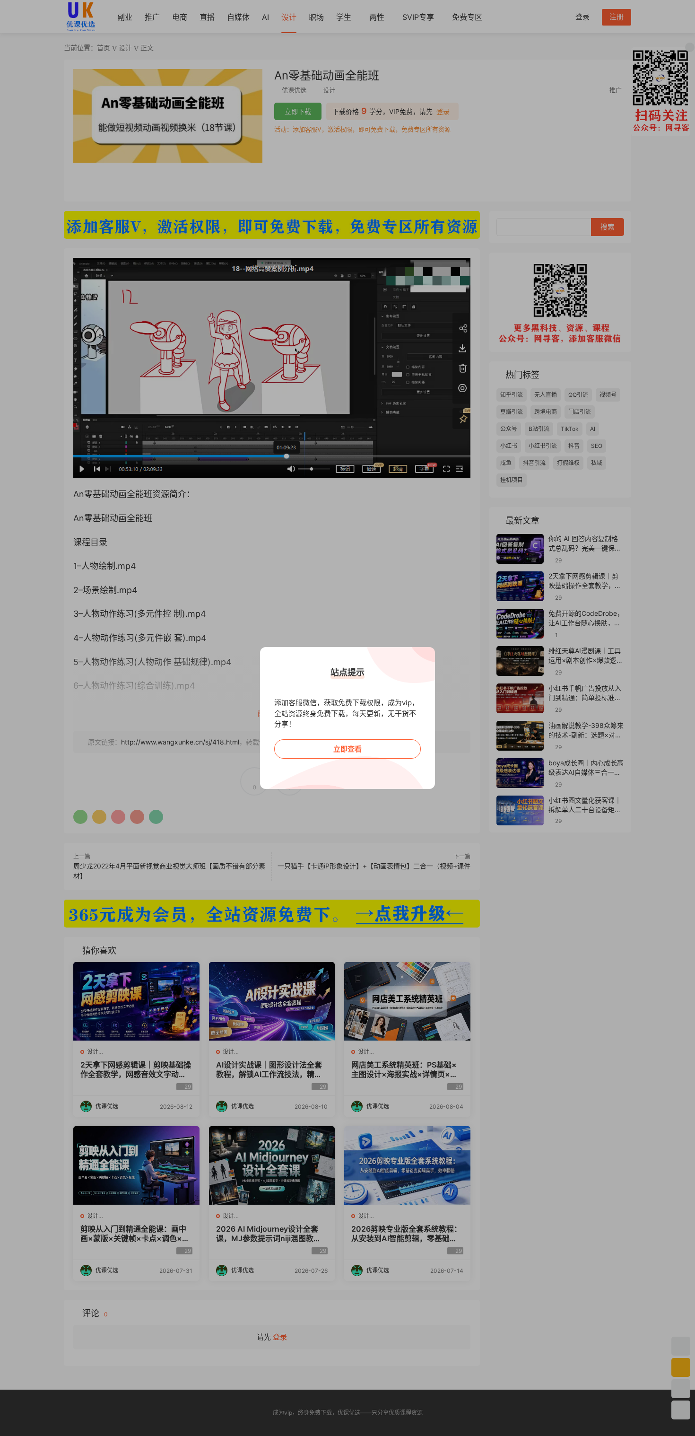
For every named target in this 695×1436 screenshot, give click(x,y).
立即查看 (347, 748)
